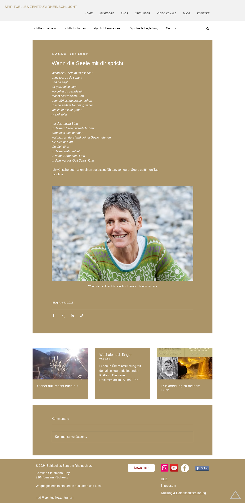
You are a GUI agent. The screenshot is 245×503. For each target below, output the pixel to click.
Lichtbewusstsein (44, 28)
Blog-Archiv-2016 (62, 302)
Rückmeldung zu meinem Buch (180, 388)
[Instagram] (164, 468)
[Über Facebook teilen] (53, 315)
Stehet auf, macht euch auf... (59, 386)
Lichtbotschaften (75, 28)
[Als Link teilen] (81, 315)
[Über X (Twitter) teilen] (63, 315)
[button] (107, 13)
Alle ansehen (204, 341)
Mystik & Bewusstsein (107, 28)
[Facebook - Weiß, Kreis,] (185, 468)
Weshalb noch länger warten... (115, 357)
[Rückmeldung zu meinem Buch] (184, 363)
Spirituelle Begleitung (144, 28)
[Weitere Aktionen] (191, 53)
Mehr (169, 28)
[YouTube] (174, 468)
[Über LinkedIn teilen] (72, 315)
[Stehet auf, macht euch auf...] (60, 363)
